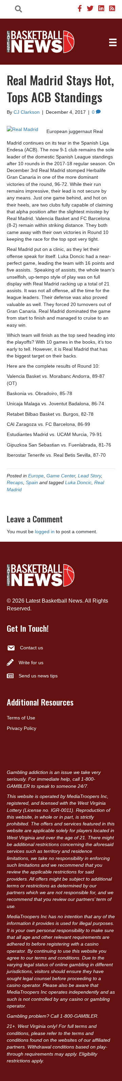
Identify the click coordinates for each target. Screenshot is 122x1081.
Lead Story (89, 475)
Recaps (15, 482)
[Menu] (112, 42)
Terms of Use (21, 717)
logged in (45, 531)
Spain (32, 482)
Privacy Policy (21, 728)
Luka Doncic (78, 482)
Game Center (60, 475)
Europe (36, 475)
